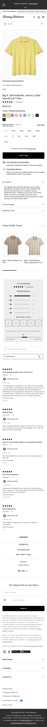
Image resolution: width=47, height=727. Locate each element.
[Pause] (4, 4)
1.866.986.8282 (26, 720)
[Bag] (38, 16)
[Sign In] (34, 16)
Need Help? (8, 659)
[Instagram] (5, 651)
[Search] (41, 23)
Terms (11, 631)
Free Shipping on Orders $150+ (18, 162)
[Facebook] (9, 651)
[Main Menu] (43, 16)
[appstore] (26, 651)
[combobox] (7, 600)
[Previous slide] (40, 225)
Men (4, 85)
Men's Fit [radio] (19, 125)
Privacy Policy (7, 642)
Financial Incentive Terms (33, 646)
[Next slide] (43, 225)
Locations (7, 677)
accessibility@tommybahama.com (23, 723)
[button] (26, 7)
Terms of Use (33, 640)
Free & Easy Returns (14, 169)
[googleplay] (16, 651)
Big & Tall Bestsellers (14, 85)
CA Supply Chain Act (10, 692)
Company (7, 668)
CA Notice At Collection (11, 696)
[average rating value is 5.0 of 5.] (8, 102)
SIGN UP (23, 608)
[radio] (4, 115)
